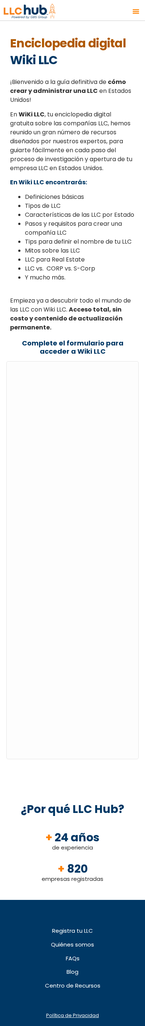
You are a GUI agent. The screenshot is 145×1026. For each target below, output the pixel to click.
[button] (136, 11)
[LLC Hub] (38, 11)
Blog (72, 972)
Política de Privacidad (72, 1015)
